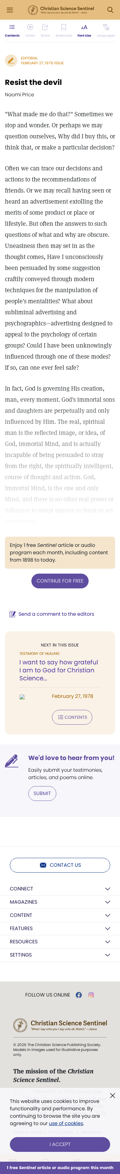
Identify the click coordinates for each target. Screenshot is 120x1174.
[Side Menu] (9, 10)
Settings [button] (21, 954)
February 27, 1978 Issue (42, 63)
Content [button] (21, 915)
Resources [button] (24, 941)
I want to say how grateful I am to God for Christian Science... (58, 670)
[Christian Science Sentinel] (61, 10)
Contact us (65, 865)
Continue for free (60, 580)
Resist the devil (33, 82)
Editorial (29, 58)
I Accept (60, 1144)
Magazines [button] (23, 901)
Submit (42, 793)
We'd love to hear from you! (71, 758)
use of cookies (66, 1123)
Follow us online (47, 995)
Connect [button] (21, 888)
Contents (76, 717)
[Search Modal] (110, 10)
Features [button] (21, 928)
